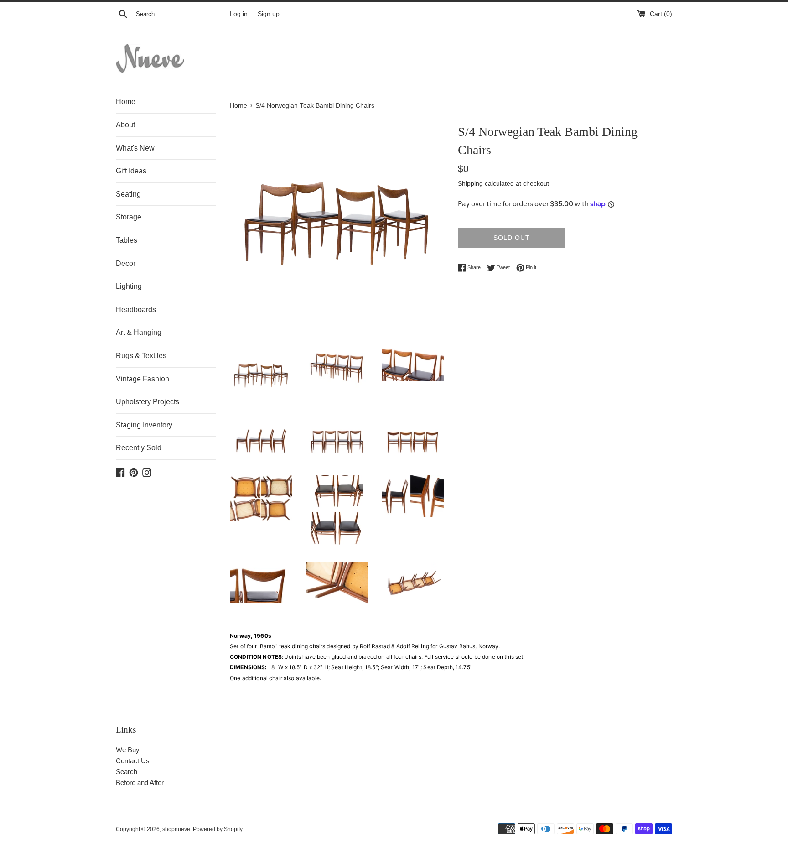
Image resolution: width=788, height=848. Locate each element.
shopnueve (176, 829)
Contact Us (133, 761)
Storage (128, 217)
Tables (126, 240)
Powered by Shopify (218, 829)
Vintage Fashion (142, 379)
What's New (135, 148)
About (125, 125)
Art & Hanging (138, 332)
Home (125, 101)
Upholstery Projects (147, 402)
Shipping (470, 183)
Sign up (269, 13)
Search (126, 771)
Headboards (136, 309)
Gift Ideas (131, 171)
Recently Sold (138, 448)
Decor (125, 263)
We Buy (128, 750)
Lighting (129, 286)
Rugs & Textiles (141, 355)
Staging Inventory (144, 425)
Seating (128, 194)
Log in (239, 13)
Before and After (140, 782)
